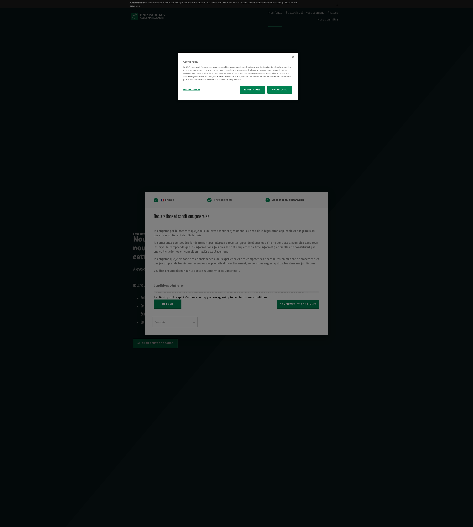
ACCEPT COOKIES (280, 89)
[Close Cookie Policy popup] (293, 57)
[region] (238, 76)
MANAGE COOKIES (191, 89)
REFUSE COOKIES (252, 89)
